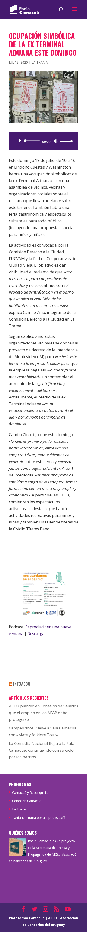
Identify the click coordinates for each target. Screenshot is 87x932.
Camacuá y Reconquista (30, 792)
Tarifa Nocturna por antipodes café (38, 817)
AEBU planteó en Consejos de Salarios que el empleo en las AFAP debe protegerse (43, 712)
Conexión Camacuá (26, 801)
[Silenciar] (56, 141)
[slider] (64, 141)
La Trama (40, 62)
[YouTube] (68, 909)
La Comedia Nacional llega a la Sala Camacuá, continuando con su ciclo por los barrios (41, 750)
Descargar (36, 633)
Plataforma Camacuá (27, 918)
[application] (43, 140)
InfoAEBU (21, 684)
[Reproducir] (19, 140)
